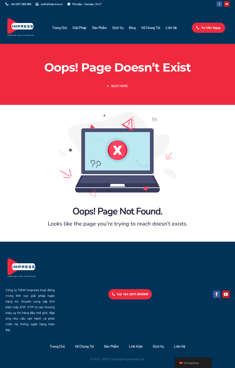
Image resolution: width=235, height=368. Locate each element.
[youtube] (226, 4)
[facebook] (219, 4)
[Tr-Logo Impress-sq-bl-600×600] (20, 15)
